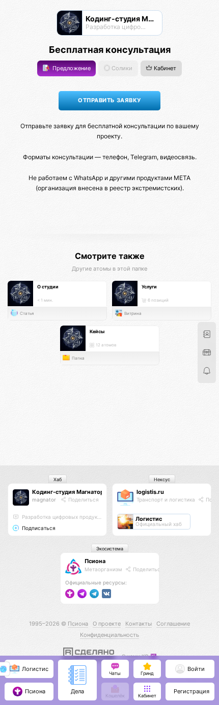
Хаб (57, 479)
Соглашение (173, 623)
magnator (44, 499)
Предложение (71, 68)
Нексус (162, 479)
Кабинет (164, 68)
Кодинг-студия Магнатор (68, 491)
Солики (121, 68)
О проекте (107, 623)
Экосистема (109, 548)
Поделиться (83, 499)
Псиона (95, 561)
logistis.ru (150, 491)
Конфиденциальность (109, 634)
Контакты (138, 623)
